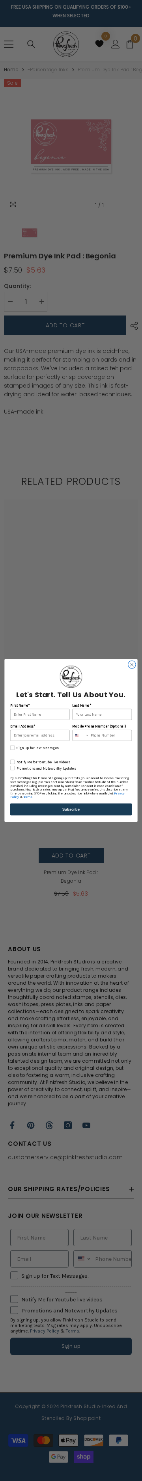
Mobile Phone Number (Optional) (98, 726)
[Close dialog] (132, 665)
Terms (27, 797)
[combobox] (81, 735)
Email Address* (22, 726)
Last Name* (81, 705)
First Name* (20, 705)
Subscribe (71, 809)
